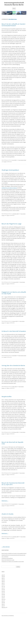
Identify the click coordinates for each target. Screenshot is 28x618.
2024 (8, 215)
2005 (3, 578)
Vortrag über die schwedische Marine (13, 365)
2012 (3, 588)
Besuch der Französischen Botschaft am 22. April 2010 (13, 483)
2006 (3, 579)
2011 (3, 586)
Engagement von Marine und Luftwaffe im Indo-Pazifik (14, 293)
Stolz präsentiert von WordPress (8, 615)
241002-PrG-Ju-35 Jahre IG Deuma (9, 187)
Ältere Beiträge (6, 546)
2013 (3, 589)
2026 (5, 161)
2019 (3, 599)
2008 (3, 581)
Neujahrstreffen (7, 396)
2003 (3, 575)
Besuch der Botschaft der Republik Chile (12, 443)
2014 (3, 591)
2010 (8, 505)
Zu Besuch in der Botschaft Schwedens (14, 331)
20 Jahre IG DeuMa (7, 514)
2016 (3, 594)
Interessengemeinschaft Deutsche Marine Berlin (14, 4)
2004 (3, 576)
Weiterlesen (5, 500)
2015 (3, 592)
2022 (3, 601)
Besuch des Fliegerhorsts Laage (11, 224)
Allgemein (4, 607)
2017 (3, 596)
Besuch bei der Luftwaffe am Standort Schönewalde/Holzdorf (13, 25)
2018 (3, 597)
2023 (8, 388)
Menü (14, 8)
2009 (8, 538)
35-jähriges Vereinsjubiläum (10, 170)
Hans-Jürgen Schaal (12, 19)
